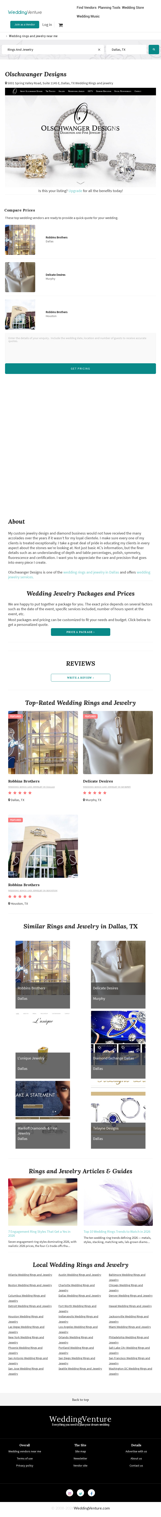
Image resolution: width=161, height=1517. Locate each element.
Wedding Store (133, 8)
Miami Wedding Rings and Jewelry (130, 1327)
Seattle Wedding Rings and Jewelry (80, 1368)
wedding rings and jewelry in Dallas (91, 572)
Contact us (136, 1465)
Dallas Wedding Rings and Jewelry (79, 1295)
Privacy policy (24, 1465)
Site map (80, 1451)
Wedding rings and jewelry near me (33, 36)
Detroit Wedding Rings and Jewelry (30, 1306)
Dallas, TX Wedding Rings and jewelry (87, 83)
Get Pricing (80, 368)
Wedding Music (88, 16)
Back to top (80, 1400)
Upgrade (76, 190)
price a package (79, 632)
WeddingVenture (80, 1419)
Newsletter (80, 1458)
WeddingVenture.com (92, 1508)
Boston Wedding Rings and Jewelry (30, 1285)
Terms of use (25, 1458)
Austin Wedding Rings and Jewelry (79, 1275)
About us (136, 1458)
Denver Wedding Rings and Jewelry (131, 1295)
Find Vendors (86, 8)
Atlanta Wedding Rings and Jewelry (30, 1275)
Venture (25, 12)
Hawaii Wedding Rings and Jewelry (130, 1306)
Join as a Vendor (24, 24)
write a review (80, 677)
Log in (47, 24)
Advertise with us (136, 1451)
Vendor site (80, 1465)
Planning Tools (109, 8)
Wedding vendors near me (24, 1451)
